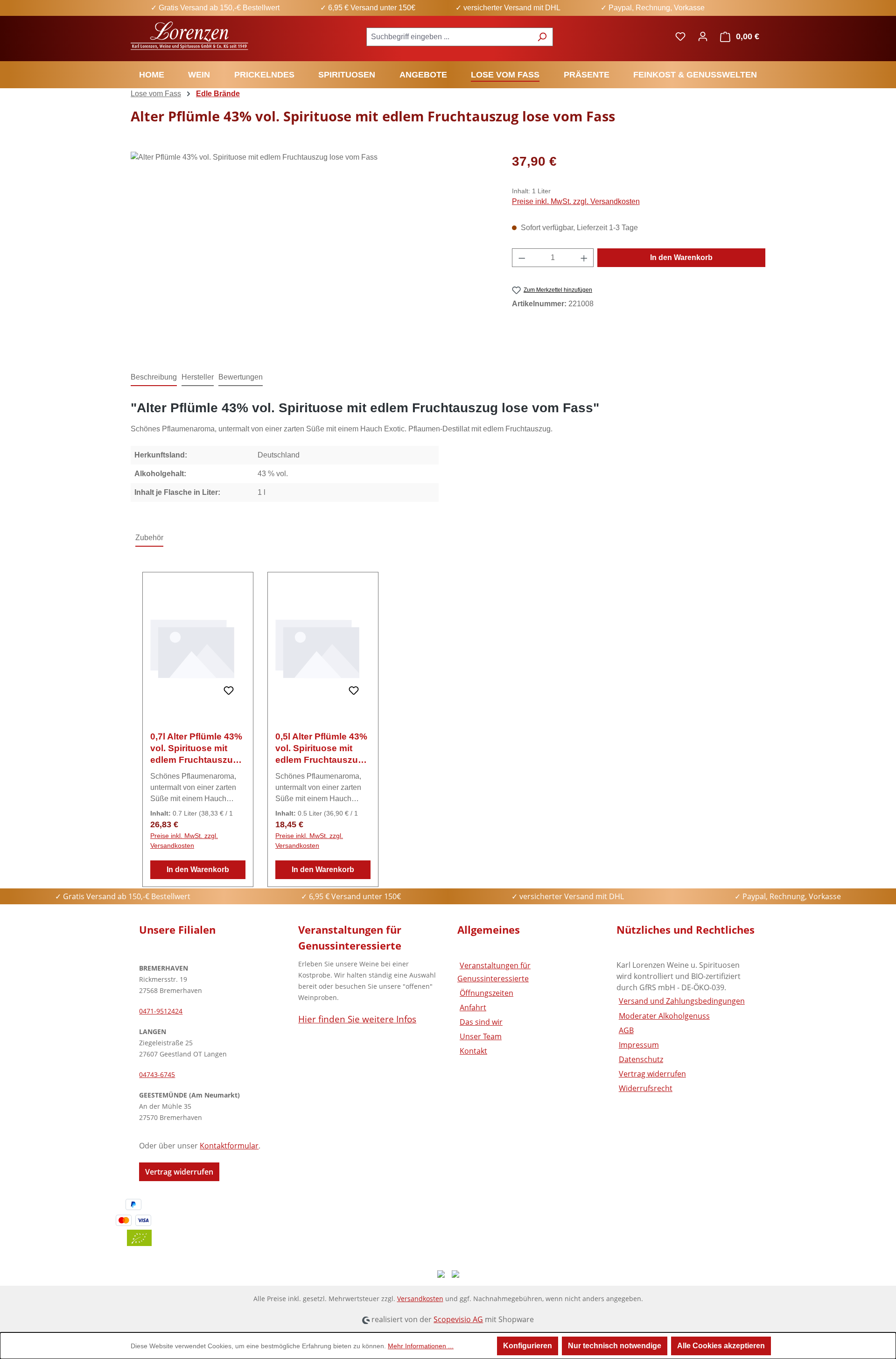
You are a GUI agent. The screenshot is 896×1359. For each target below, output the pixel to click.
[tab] (154, 377)
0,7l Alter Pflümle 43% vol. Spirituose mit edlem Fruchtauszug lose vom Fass (196, 749)
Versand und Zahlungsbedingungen (682, 1001)
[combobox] (449, 37)
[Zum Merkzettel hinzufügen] (228, 691)
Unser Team (481, 1036)
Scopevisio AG (458, 1319)
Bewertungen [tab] (240, 377)
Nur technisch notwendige (614, 1346)
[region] (312, 252)
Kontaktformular (229, 1146)
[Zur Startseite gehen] (190, 35)
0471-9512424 (160, 1011)
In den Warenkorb (681, 257)
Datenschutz (641, 1059)
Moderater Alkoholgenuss (664, 1016)
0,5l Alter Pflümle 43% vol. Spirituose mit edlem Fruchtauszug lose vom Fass (321, 749)
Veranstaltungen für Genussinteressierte (494, 971)
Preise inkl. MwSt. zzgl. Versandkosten (576, 201)
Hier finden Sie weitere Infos (357, 1019)
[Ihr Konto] (703, 36)
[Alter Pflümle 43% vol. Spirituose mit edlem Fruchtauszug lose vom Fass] (312, 252)
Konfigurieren (527, 1346)
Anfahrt (473, 1007)
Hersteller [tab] (198, 377)
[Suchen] (542, 37)
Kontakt (473, 1051)
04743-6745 (157, 1074)
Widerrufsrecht (645, 1088)
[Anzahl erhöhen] (584, 257)
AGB (626, 1030)
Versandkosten (420, 1298)
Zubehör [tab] (149, 538)
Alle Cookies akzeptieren (721, 1346)
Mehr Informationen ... (421, 1346)
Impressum (639, 1045)
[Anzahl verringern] (522, 257)
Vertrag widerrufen (179, 1172)
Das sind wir (481, 1022)
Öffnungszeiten (486, 993)
